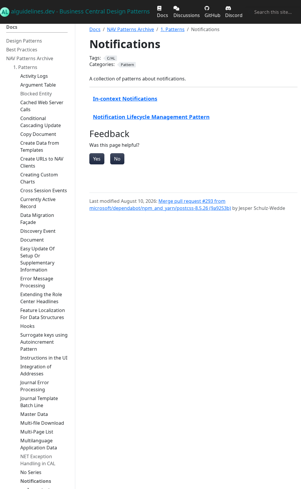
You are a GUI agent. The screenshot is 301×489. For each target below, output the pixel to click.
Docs (95, 29)
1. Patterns (172, 29)
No (117, 159)
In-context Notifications (125, 98)
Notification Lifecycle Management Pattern (151, 116)
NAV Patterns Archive (130, 29)
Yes (97, 159)
